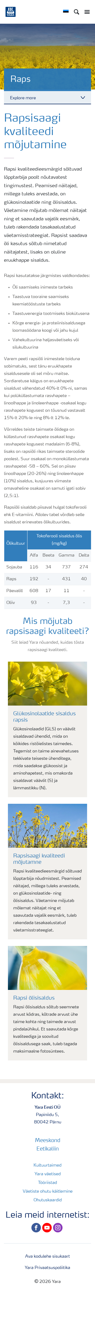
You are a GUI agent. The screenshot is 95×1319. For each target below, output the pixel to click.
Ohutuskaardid (48, 1200)
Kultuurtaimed (47, 1165)
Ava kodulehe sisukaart (47, 1256)
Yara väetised (48, 1174)
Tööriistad (47, 1183)
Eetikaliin (47, 1149)
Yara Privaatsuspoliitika (47, 1268)
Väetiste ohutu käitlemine (48, 1191)
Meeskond (47, 1140)
